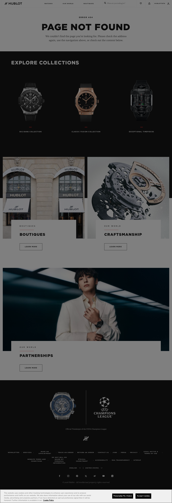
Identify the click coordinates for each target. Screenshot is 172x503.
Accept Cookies (143, 496)
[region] (86, 496)
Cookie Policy (48, 500)
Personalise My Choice (122, 496)
